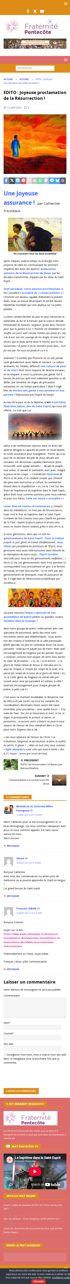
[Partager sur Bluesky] (57, 181)
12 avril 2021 (14, 107)
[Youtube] (42, 11)
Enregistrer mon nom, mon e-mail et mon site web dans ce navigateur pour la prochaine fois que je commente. (35, 1058)
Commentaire (12, 995)
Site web (8, 1044)
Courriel (8, 1033)
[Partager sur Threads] (63, 181)
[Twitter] (35, 11)
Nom (7, 1022)
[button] (65, 4)
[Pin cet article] (23, 181)
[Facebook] (28, 11)
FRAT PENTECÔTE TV (25, 1146)
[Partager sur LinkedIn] (18, 181)
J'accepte (39, 1281)
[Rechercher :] (35, 68)
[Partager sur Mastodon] (46, 181)
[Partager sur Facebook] (6, 181)
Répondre (13, 846)
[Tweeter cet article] (12, 181)
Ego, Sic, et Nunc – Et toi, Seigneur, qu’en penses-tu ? (32, 1218)
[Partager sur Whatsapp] (40, 181)
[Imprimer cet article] (35, 181)
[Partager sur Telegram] (52, 181)
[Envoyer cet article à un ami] (29, 181)
